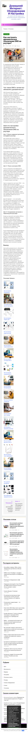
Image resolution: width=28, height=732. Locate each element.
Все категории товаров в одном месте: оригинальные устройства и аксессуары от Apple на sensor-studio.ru (14, 629)
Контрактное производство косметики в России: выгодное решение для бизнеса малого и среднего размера (13, 643)
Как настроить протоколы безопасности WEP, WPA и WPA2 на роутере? (17, 542)
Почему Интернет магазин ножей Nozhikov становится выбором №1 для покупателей (14, 704)
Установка (11, 29)
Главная (5, 29)
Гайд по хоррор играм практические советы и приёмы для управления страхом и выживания (14, 636)
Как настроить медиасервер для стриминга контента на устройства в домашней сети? (16, 552)
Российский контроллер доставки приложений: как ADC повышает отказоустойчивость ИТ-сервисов (12, 597)
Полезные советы (8, 677)
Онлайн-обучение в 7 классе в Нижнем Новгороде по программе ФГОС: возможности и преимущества (13, 615)
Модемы (6, 672)
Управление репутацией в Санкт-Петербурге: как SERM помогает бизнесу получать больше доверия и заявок (14, 585)
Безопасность (7, 669)
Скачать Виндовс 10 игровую (10, 591)
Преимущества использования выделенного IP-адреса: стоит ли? (14, 699)
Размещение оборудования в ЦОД (12, 579)
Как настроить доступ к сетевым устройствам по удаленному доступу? (17, 534)
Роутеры (6, 680)
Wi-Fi (5, 666)
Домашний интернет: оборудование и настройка (16, 9)
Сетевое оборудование (9, 682)
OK (23, 730)
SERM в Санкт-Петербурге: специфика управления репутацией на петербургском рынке (13, 574)
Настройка (6, 674)
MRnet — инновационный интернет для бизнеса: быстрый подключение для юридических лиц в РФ (13, 622)
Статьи (5, 685)
